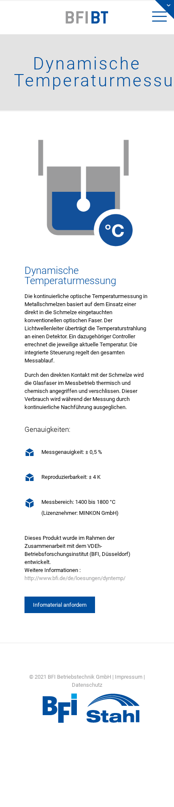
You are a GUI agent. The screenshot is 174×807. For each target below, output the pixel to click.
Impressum (128, 677)
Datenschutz (87, 685)
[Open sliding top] (164, 9)
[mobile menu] (11, 13)
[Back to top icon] (157, 790)
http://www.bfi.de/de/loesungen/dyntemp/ (74, 578)
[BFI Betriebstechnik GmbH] (87, 17)
